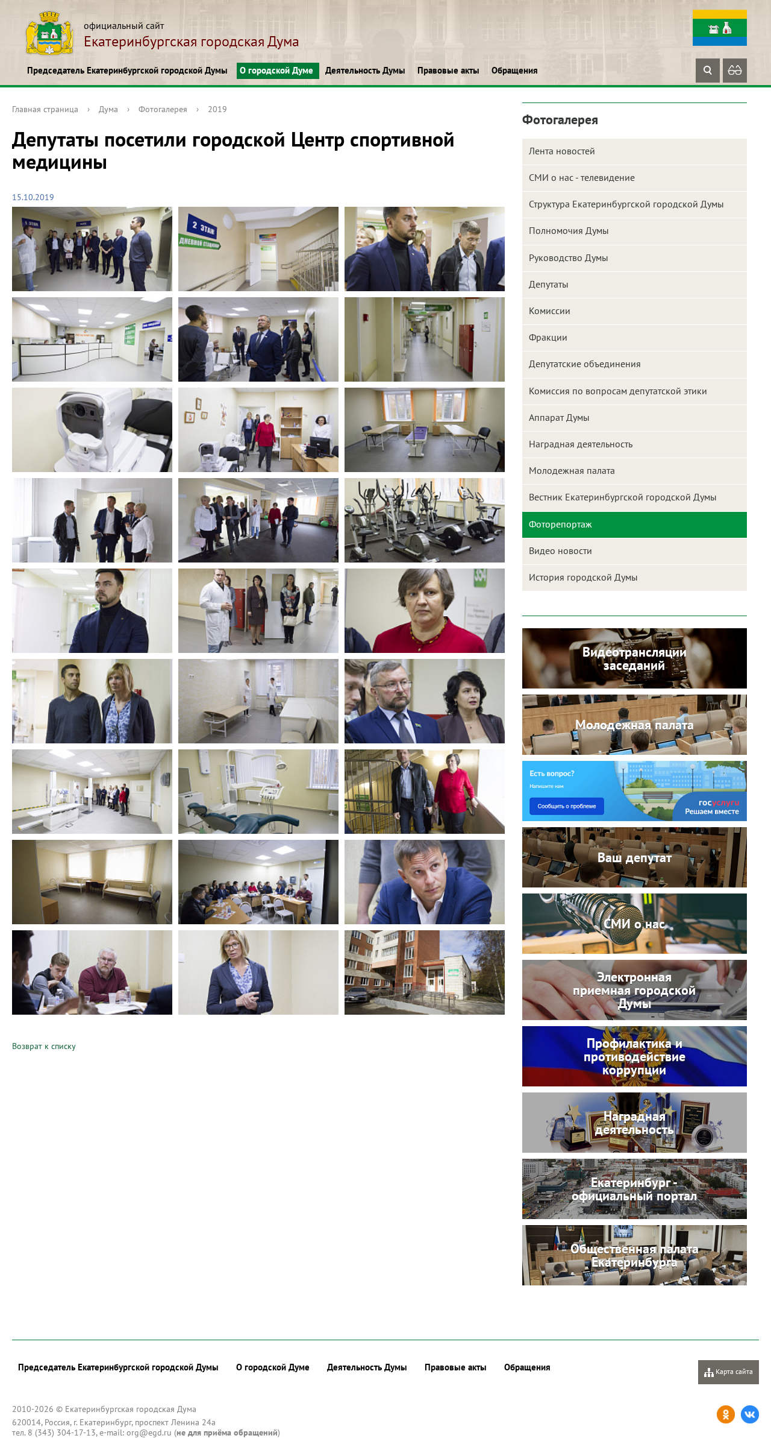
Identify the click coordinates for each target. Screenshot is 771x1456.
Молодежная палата (572, 470)
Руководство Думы (568, 257)
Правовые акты (448, 70)
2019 (217, 109)
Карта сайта (733, 1371)
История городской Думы (583, 577)
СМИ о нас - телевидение (582, 177)
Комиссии (549, 310)
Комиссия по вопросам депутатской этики (618, 391)
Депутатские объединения (585, 364)
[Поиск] (708, 70)
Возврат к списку (44, 1046)
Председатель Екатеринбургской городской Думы (127, 70)
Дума (108, 109)
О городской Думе (276, 70)
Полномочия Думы (569, 230)
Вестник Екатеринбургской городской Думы (623, 497)
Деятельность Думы (365, 70)
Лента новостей (562, 151)
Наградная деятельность (580, 444)
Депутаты (549, 284)
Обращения (515, 70)
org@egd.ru (149, 1432)
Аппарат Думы (559, 417)
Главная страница (45, 109)
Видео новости (560, 550)
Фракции (548, 337)
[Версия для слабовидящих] (735, 70)
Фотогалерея (163, 109)
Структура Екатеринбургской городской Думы (626, 204)
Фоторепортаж (560, 524)
